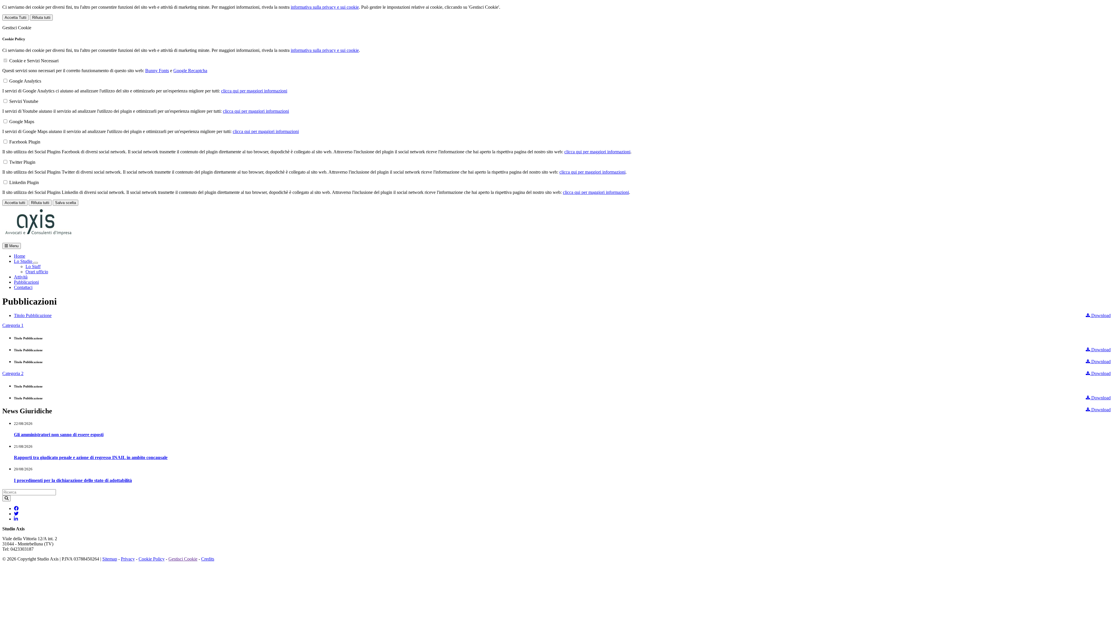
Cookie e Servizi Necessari (34, 60)
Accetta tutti (15, 203)
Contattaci (23, 287)
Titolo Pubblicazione (33, 315)
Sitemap (109, 558)
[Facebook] (16, 508)
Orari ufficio (37, 271)
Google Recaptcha (190, 70)
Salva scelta (65, 203)
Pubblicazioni (26, 282)
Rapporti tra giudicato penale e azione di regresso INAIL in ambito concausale (91, 457)
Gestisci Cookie (182, 558)
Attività (21, 276)
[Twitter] (16, 513)
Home (19, 256)
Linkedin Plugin (24, 182)
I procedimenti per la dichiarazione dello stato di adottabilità (73, 480)
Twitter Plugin (22, 162)
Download (1100, 315)
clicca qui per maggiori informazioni (254, 90)
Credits (207, 558)
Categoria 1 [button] (12, 325)
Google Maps (21, 121)
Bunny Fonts (157, 70)
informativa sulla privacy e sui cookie (325, 7)
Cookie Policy (152, 558)
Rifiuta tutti (41, 17)
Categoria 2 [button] (12, 373)
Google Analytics (25, 81)
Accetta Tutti (15, 17)
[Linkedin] (16, 518)
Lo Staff (33, 266)
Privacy (128, 558)
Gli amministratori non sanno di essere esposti (58, 434)
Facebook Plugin (24, 141)
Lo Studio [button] (23, 261)
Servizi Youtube (23, 101)
